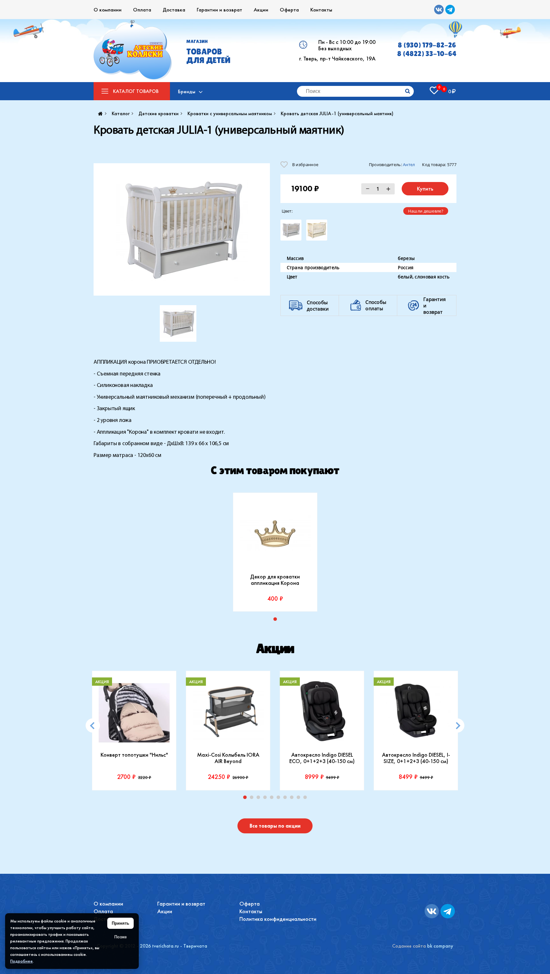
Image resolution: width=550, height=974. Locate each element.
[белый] (290, 230)
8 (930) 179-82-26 (427, 45)
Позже (120, 937)
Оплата (142, 9)
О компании (108, 9)
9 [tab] (300, 798)
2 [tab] (253, 798)
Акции (261, 9)
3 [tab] (260, 798)
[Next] (457, 725)
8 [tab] (293, 798)
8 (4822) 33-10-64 (426, 54)
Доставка (174, 9)
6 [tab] (280, 798)
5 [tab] (273, 798)
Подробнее (21, 961)
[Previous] (93, 725)
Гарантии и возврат (219, 9)
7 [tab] (286, 798)
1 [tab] (276, 620)
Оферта (289, 9)
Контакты (321, 9)
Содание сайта (409, 945)
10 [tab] (306, 798)
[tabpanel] (275, 552)
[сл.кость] (316, 230)
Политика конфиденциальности (277, 918)
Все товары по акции (275, 826)
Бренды (186, 91)
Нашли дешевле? (425, 211)
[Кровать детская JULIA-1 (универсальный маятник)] (182, 229)
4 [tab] (266, 798)
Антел (409, 164)
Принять (120, 923)
